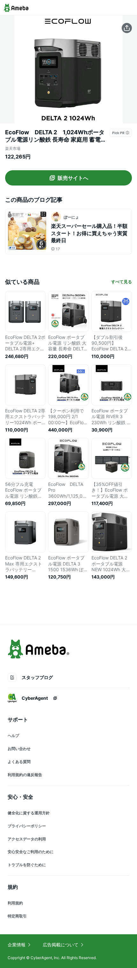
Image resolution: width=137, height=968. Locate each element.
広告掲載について (60, 944)
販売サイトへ (73, 178)
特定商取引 (17, 916)
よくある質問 (19, 761)
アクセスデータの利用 (27, 839)
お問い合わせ (19, 748)
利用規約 (15, 903)
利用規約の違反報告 (25, 774)
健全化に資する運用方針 (29, 812)
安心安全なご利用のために (31, 851)
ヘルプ (13, 735)
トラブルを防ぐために (27, 864)
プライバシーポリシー (27, 826)
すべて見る (121, 281)
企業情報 (16, 944)
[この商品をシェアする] (127, 28)
